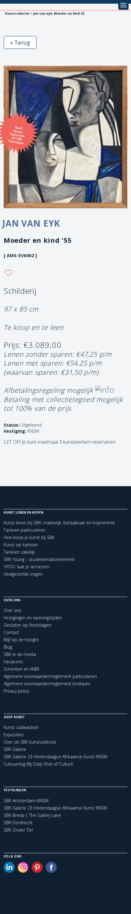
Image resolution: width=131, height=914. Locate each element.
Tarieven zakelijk (19, 552)
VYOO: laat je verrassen (26, 567)
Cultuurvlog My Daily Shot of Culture (38, 764)
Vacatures (13, 662)
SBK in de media (20, 654)
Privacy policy (16, 691)
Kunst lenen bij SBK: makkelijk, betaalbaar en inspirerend (59, 523)
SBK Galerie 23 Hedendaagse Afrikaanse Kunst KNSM (55, 756)
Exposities (14, 734)
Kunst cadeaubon (21, 727)
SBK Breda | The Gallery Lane (32, 815)
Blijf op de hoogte (21, 640)
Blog (8, 647)
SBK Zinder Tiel (18, 830)
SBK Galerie (15, 749)
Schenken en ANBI (21, 669)
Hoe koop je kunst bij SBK (29, 537)
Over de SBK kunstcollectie (30, 742)
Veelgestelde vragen (23, 574)
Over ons (12, 610)
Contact (11, 632)
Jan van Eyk (31, 223)
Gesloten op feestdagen (27, 625)
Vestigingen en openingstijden (33, 618)
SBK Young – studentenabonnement (39, 559)
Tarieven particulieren (24, 530)
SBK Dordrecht (18, 822)
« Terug (20, 42)
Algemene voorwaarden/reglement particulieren (50, 676)
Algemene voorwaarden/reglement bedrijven (47, 683)
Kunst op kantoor (21, 545)
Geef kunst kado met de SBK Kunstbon (17, 135)
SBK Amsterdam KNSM (26, 800)
